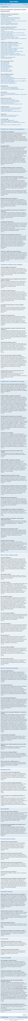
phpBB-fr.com (16, 1020)
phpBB (3, 323)
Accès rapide (4, 4)
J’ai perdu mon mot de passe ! (6, 22)
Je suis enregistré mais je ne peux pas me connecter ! (10, 18)
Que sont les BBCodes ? (5, 62)
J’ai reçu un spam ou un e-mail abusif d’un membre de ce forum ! (12, 89)
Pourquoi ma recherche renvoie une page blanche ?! (10, 101)
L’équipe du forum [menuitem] (21, 1017)
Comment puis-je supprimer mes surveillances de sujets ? (11, 111)
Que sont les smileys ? (5, 64)
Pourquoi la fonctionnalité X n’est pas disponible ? (9, 121)
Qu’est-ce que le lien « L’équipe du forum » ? (9, 83)
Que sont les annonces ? (5, 67)
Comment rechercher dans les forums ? (8, 99)
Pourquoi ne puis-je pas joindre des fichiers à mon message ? (12, 51)
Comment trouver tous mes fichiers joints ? (8, 116)
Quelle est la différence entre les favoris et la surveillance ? (11, 107)
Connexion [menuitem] (25, 4)
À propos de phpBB (11, 966)
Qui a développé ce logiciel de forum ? (7, 120)
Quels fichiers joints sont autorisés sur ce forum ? (10, 115)
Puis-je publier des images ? (6, 65)
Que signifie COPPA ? (5, 16)
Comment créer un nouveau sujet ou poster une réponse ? (11, 43)
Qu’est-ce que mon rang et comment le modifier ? (10, 37)
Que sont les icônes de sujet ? (6, 71)
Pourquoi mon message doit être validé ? (8, 57)
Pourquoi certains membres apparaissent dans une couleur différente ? (13, 80)
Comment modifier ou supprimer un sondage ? (9, 49)
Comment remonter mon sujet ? (6, 58)
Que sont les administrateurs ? (6, 75)
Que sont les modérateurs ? (6, 76)
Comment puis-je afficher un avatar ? (7, 36)
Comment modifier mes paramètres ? (7, 28)
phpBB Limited (9, 962)
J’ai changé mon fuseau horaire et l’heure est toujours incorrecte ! (12, 32)
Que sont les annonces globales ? (7, 66)
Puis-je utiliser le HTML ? (5, 63)
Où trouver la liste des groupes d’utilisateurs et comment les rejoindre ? (13, 78)
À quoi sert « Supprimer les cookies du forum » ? (9, 24)
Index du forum (5, 6)
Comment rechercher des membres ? (7, 102)
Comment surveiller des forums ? (7, 110)
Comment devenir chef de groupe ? (7, 79)
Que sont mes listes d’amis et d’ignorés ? (8, 93)
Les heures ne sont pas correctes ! (7, 31)
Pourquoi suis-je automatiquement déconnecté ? (9, 23)
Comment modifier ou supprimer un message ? (9, 44)
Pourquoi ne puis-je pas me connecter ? (8, 19)
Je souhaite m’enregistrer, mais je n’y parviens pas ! (10, 17)
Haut (3, 143)
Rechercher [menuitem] (26, 6)
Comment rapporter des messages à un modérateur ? (10, 53)
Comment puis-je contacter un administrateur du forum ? (11, 124)
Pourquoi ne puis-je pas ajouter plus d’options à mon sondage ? (12, 48)
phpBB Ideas (13, 974)
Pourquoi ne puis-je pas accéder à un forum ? (9, 50)
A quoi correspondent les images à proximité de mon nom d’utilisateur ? (13, 35)
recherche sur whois (5, 986)
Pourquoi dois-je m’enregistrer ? (6, 15)
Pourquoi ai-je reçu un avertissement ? (8, 52)
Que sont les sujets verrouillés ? (6, 70)
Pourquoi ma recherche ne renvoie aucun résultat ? (10, 100)
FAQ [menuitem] (9, 4)
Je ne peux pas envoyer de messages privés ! (9, 87)
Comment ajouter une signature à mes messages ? (10, 45)
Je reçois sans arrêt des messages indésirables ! (10, 88)
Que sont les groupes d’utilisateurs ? (7, 77)
